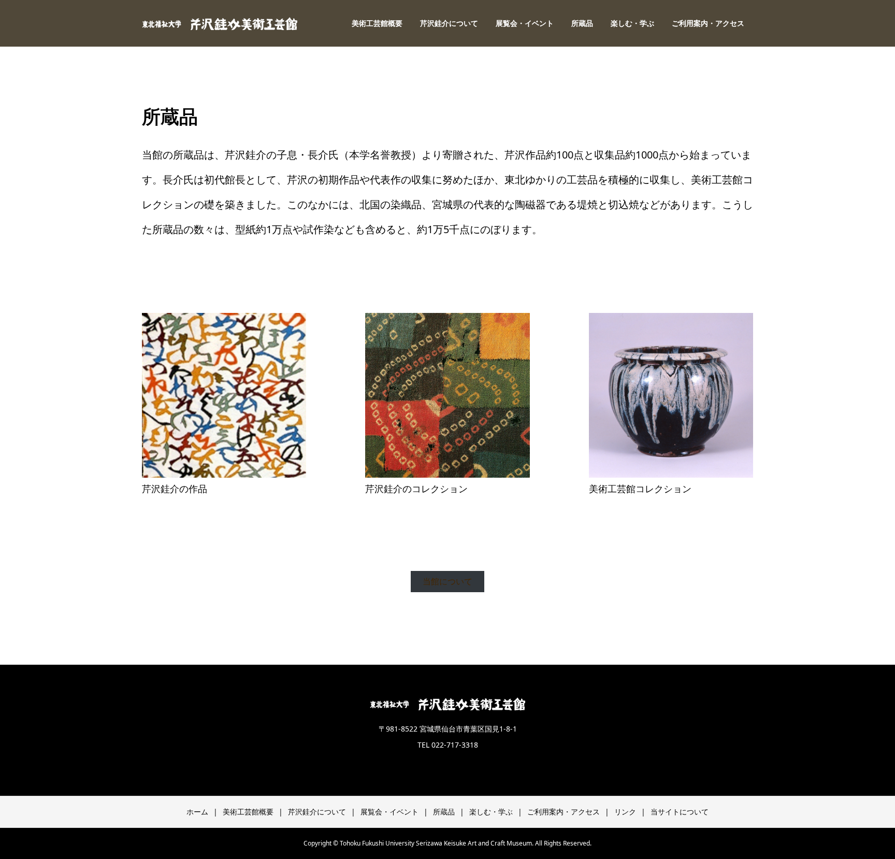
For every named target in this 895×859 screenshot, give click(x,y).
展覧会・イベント (525, 23)
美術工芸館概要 (377, 23)
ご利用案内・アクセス (708, 23)
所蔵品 (582, 23)
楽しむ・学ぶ (632, 23)
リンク (625, 812)
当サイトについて (680, 812)
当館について (447, 581)
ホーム (197, 812)
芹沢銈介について (449, 23)
